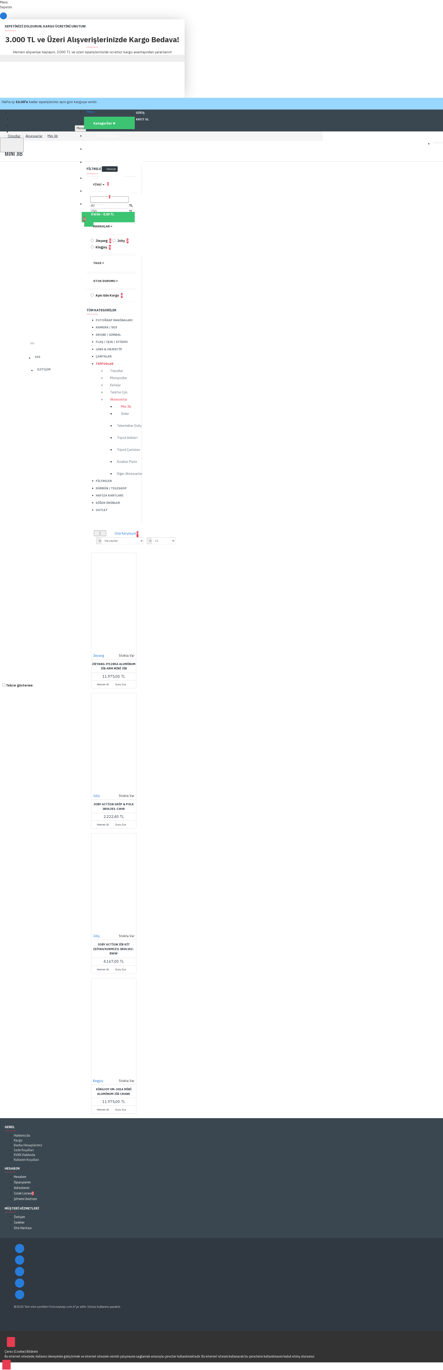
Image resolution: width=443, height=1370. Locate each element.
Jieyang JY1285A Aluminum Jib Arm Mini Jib (113, 666)
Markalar (102, 226)
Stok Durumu (104, 281)
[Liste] (103, 533)
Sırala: (100, 540)
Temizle (111, 169)
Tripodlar (14, 136)
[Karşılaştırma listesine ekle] (105, 679)
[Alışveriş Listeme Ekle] (96, 679)
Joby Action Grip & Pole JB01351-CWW (113, 806)
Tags (97, 263)
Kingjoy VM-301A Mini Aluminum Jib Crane (114, 1091)
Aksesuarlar (34, 136)
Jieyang (98, 656)
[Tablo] (97, 533)
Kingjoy (98, 1081)
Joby (96, 796)
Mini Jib (53, 136)
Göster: (150, 540)
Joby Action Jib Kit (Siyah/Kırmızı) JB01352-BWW (113, 948)
